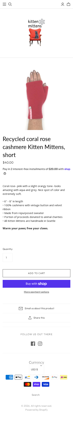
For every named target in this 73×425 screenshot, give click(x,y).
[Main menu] (4, 4)
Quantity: (8, 249)
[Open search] (10, 4)
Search (36, 394)
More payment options (36, 291)
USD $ (34, 369)
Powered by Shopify (36, 409)
